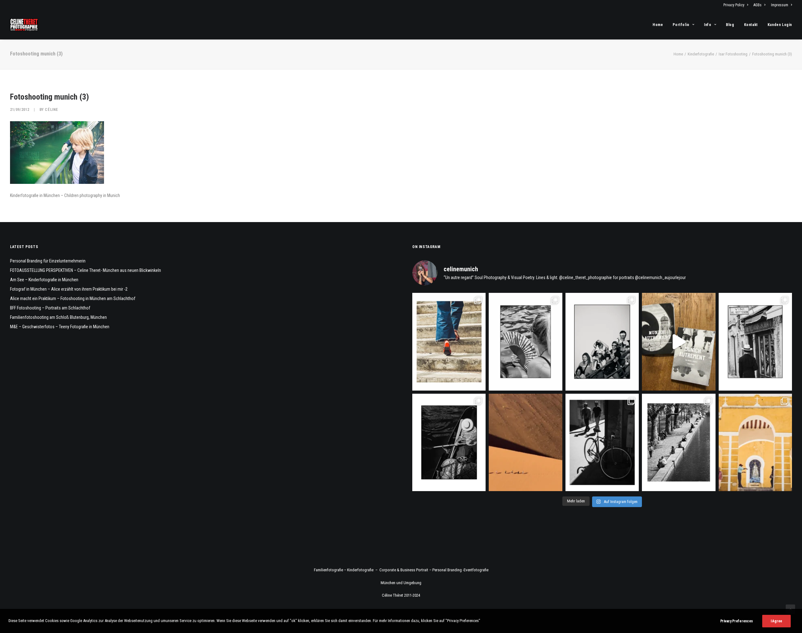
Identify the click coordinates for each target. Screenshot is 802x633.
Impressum (779, 5)
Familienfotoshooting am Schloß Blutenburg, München (58, 317)
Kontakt (751, 25)
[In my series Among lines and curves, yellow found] (755, 442)
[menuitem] (736, 5)
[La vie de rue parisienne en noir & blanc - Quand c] (678, 442)
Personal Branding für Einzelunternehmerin (48, 260)
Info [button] (707, 25)
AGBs (757, 5)
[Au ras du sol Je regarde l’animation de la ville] (449, 342)
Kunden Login (780, 25)
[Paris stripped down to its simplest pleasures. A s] (525, 342)
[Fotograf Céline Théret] (24, 24)
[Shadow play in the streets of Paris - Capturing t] (602, 442)
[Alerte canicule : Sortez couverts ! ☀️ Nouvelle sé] (449, 442)
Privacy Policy (733, 5)
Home (658, 25)
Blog (730, 25)
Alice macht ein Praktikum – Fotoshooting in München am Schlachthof (72, 298)
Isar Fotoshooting (733, 54)
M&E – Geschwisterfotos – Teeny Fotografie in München (59, 326)
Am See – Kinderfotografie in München (44, 279)
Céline (51, 109)
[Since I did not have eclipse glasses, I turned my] (602, 342)
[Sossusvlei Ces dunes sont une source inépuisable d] (525, 442)
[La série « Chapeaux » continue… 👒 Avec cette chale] (755, 342)
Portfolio (681, 25)
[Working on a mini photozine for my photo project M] (678, 342)
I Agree (776, 621)
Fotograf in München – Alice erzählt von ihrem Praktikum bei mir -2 (69, 289)
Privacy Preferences (736, 621)
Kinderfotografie (701, 54)
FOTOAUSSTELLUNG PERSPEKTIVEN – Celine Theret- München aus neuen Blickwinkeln (85, 270)
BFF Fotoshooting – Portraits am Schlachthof (50, 307)
